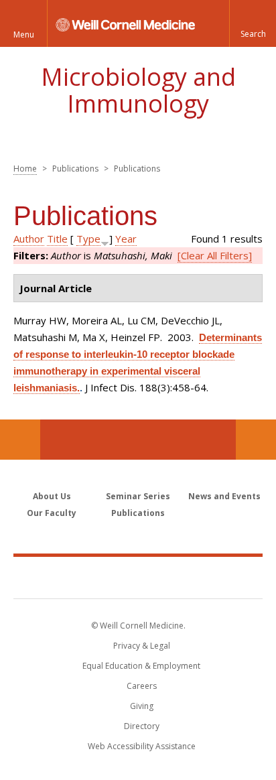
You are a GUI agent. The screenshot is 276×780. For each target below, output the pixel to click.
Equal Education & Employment (141, 665)
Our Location (20, 439)
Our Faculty (51, 513)
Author (28, 238)
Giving (141, 706)
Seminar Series (138, 496)
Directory (141, 726)
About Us (52, 496)
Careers (142, 686)
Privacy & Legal (141, 645)
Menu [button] (23, 34)
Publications (138, 513)
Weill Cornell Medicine (138, 577)
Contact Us (256, 439)
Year (126, 238)
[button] (252, 23)
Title (57, 238)
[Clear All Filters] (215, 255)
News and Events (224, 496)
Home (25, 168)
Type (88, 238)
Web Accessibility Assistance (142, 746)
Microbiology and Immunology (138, 90)
